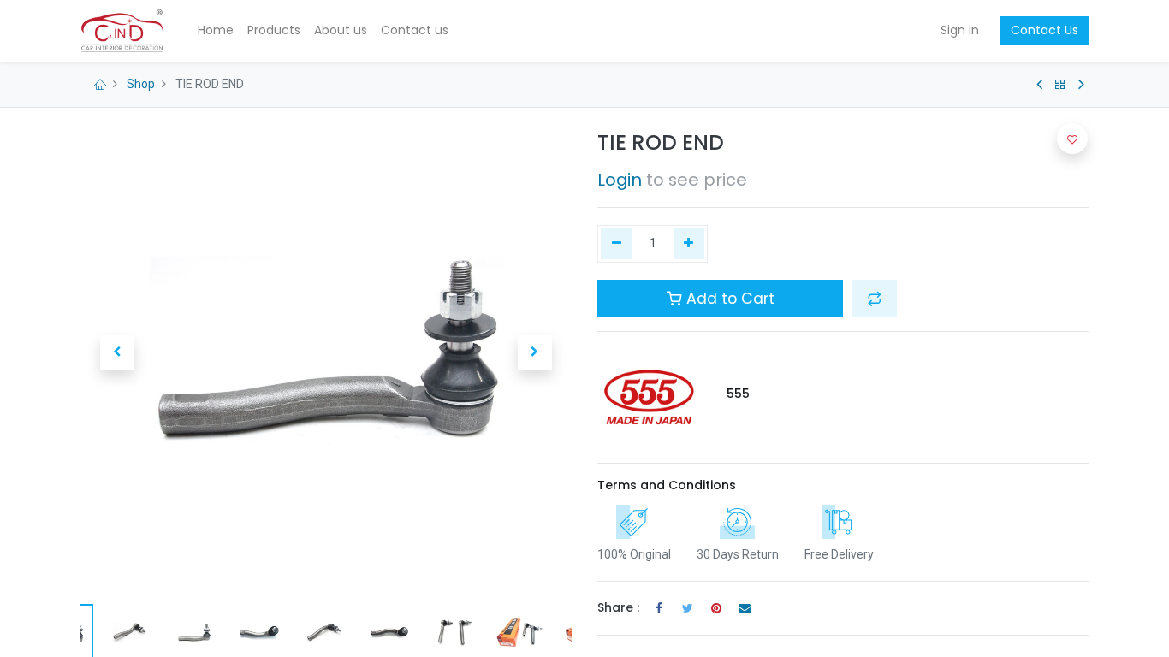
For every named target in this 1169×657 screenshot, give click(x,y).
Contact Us (1044, 29)
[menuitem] (215, 30)
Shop (141, 84)
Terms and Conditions (666, 485)
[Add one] (689, 243)
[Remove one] (616, 243)
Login (619, 180)
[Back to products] (1060, 84)
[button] (117, 352)
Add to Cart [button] (728, 298)
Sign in (960, 29)
